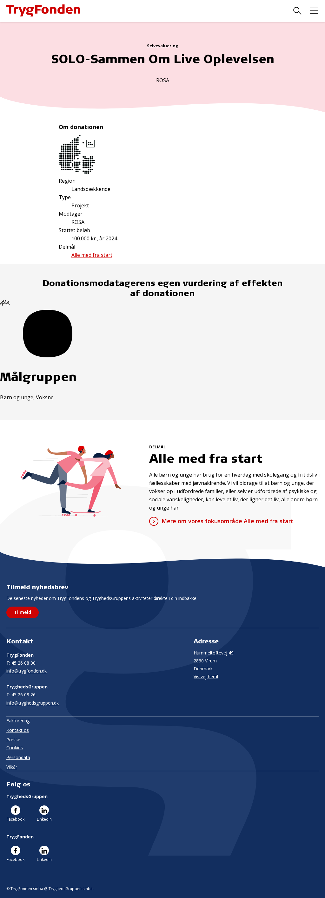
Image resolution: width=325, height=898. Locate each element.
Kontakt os (17, 730)
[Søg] (297, 10)
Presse (13, 740)
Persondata (18, 757)
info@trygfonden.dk (26, 671)
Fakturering (18, 721)
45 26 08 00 (21, 663)
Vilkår (11, 767)
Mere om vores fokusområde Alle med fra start (227, 521)
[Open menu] (314, 10)
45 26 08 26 (21, 695)
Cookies (14, 748)
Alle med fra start (91, 254)
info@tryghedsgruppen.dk (32, 703)
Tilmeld (22, 612)
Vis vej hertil (206, 677)
